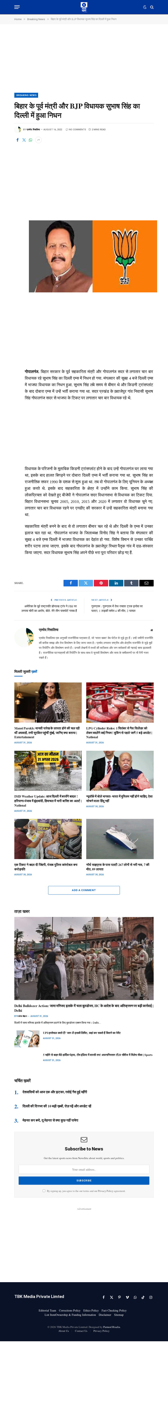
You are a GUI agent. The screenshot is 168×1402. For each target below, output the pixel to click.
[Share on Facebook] (17, 140)
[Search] (151, 7)
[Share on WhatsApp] (30, 140)
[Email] (18, 216)
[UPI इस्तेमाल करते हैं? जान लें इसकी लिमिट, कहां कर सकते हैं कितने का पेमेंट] (26, 1038)
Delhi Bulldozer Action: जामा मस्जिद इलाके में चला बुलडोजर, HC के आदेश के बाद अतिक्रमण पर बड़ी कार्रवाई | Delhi (83, 1008)
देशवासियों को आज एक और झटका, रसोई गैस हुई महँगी (55, 1092)
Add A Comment (84, 890)
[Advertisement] (84, 62)
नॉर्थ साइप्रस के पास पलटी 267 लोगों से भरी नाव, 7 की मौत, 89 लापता (117, 866)
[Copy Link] (18, 225)
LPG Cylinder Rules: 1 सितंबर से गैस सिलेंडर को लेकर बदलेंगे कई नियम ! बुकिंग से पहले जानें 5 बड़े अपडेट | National (119, 732)
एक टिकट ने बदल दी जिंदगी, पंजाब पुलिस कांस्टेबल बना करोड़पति (45, 866)
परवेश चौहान (22, 1016)
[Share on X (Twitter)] (24, 140)
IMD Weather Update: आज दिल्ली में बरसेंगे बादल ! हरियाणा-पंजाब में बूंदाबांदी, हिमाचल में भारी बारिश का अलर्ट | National (48, 800)
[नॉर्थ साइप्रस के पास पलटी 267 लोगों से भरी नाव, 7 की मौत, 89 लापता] (120, 839)
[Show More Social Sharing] (38, 140)
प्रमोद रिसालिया (33, 129)
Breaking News (26, 95)
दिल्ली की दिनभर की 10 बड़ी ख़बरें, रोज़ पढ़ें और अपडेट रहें (57, 1106)
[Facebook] (18, 169)
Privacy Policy (105, 1191)
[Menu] (17, 7)
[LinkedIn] (18, 197)
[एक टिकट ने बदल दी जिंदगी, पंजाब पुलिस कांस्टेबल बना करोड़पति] (48, 839)
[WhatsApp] (18, 188)
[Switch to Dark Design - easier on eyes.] (145, 7)
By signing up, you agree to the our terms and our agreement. (86, 1191)
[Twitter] (18, 179)
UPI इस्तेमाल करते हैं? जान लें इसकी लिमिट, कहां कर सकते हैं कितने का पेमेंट (82, 1033)
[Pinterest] (18, 206)
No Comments (77, 129)
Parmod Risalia (111, 1327)
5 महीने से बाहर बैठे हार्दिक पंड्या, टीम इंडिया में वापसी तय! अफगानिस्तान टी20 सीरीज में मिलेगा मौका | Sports (97, 1055)
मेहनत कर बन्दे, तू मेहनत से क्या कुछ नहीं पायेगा (50, 1120)
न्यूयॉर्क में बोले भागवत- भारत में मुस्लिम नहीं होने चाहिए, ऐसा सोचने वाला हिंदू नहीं (119, 798)
